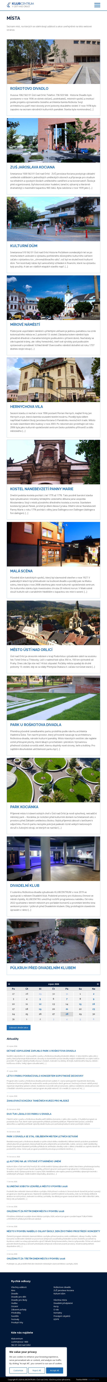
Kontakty (58, 1312)
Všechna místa (60, 1300)
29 (40, 994)
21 (67, 1009)
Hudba (14, 1303)
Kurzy (56, 1306)
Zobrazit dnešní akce (18, 1027)
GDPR (56, 1319)
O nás (56, 1309)
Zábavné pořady (18, 1309)
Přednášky (16, 1312)
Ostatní (14, 1306)
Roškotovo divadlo (62, 1287)
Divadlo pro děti (18, 1296)
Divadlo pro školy (19, 1300)
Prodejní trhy (17, 1322)
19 (40, 1009)
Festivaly (15, 1319)
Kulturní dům (59, 1293)
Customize (18, 1370)
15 (80, 1004)
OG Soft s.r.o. (93, 1379)
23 (93, 1009)
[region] (36, 1361)
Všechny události (19, 1287)
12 (40, 1004)
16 (93, 1004)
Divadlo (14, 1293)
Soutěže (15, 1316)
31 (67, 994)
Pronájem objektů (62, 1316)
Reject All (36, 1370)
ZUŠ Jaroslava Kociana (64, 1290)
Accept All (54, 1370)
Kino (13, 1290)
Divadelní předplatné (63, 1303)
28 (67, 1014)
